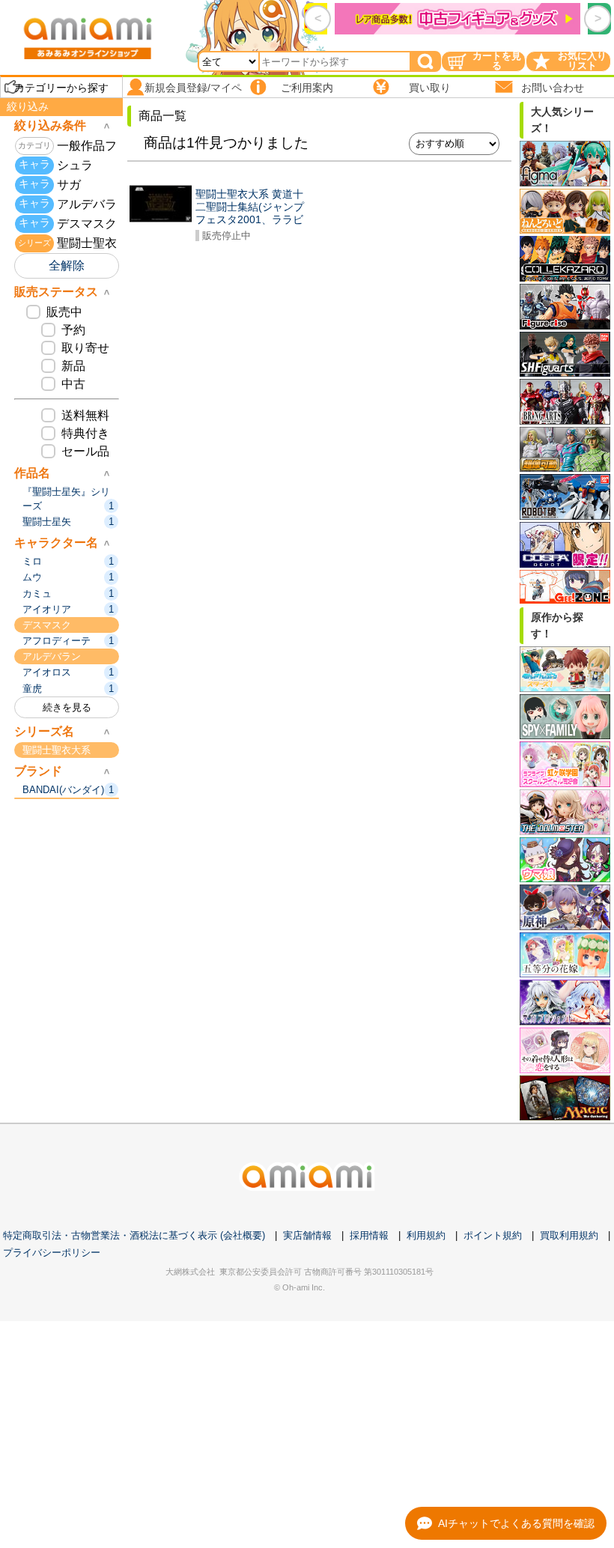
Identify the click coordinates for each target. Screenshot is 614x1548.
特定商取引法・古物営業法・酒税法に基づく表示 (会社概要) (134, 1235)
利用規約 (426, 1235)
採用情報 (369, 1235)
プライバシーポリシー (51, 1252)
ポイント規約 (492, 1235)
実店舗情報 (307, 1235)
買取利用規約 (569, 1235)
